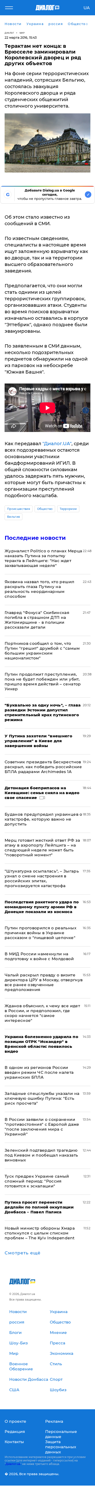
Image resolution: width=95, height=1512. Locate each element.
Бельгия (13, 516)
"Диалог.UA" (56, 443)
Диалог (9, 33)
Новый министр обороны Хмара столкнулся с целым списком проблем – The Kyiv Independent (40, 1233)
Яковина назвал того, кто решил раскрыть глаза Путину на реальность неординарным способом (39, 589)
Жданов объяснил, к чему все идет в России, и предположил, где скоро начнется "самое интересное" (42, 1013)
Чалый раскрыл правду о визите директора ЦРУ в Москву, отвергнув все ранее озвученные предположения (44, 982)
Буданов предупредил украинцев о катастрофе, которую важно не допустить (43, 819)
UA (86, 7)
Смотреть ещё (23, 1253)
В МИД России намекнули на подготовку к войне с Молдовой (39, 956)
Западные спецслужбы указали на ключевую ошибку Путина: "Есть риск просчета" (42, 1098)
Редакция (15, 1431)
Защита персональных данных (60, 1446)
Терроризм (68, 509)
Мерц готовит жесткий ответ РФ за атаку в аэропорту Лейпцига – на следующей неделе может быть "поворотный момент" (42, 847)
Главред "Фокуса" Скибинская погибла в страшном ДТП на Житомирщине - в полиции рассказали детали (37, 620)
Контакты (14, 1441)
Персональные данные (61, 1434)
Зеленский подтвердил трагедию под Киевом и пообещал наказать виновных (41, 1155)
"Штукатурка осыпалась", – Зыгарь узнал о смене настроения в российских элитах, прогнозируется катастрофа (42, 878)
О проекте (15, 1421)
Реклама (54, 1421)
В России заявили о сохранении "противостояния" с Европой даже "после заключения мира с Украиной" (42, 1126)
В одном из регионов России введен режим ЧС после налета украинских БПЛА (39, 1072)
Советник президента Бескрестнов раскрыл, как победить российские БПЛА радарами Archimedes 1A (43, 767)
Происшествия (18, 509)
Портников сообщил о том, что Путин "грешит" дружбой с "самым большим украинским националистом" (42, 650)
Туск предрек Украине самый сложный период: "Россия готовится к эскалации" (37, 1181)
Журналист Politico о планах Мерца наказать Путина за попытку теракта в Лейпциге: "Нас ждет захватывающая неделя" (43, 558)
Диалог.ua (13, 1464)
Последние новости (35, 537)
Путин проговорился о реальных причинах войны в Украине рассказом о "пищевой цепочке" (40, 933)
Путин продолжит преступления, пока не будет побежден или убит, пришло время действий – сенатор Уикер (43, 681)
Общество (45, 509)
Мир (22, 33)
